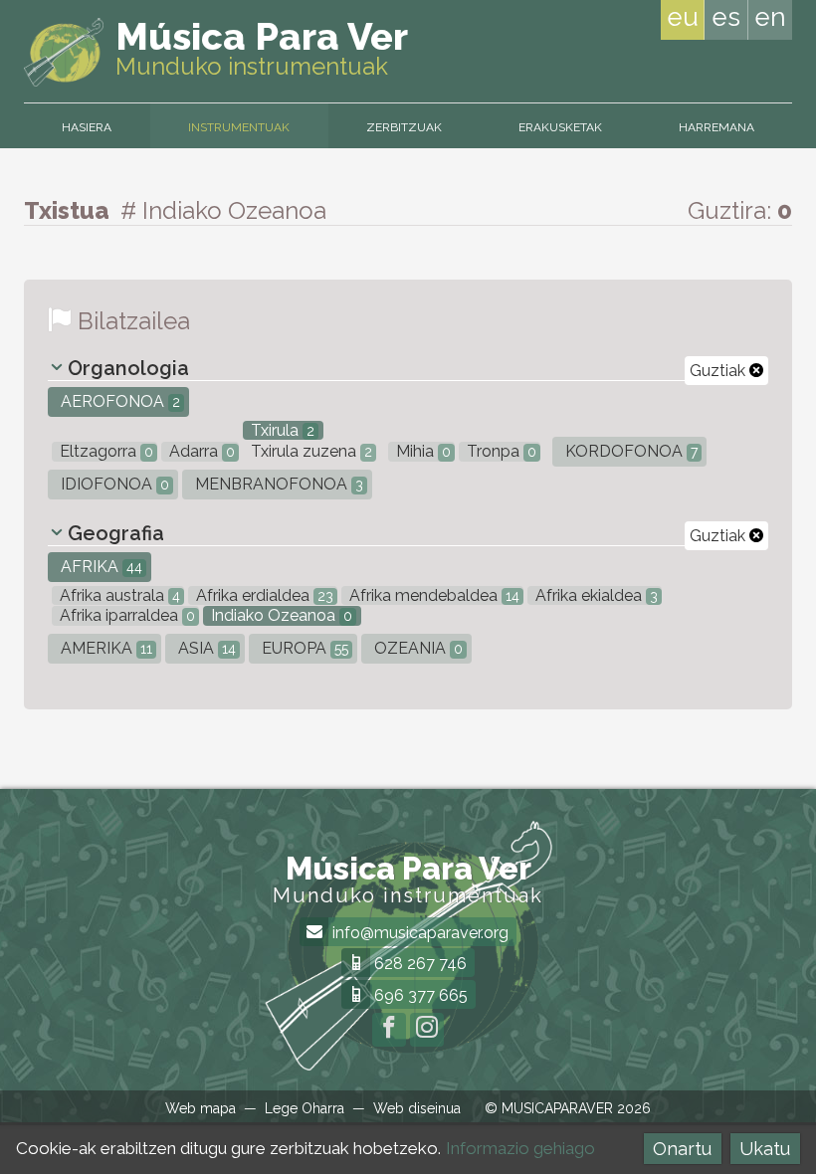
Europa (303, 648)
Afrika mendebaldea (432, 595)
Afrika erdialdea (262, 595)
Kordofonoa (629, 451)
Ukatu (764, 1148)
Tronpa (499, 451)
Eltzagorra (104, 451)
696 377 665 (419, 995)
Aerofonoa (118, 401)
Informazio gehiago (520, 1148)
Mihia (421, 451)
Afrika (99, 566)
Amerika (104, 648)
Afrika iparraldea (125, 615)
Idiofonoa (113, 484)
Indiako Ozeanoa (279, 615)
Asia (205, 648)
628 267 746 (418, 963)
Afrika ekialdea (594, 595)
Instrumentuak (239, 127)
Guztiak (719, 370)
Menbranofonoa (277, 484)
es (726, 17)
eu (683, 17)
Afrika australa (118, 595)
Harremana (716, 127)
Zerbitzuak (404, 127)
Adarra (200, 451)
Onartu (682, 1148)
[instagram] (427, 1030)
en (770, 17)
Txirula (280, 430)
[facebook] (389, 1030)
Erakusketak (560, 127)
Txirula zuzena (309, 451)
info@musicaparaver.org (418, 932)
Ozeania (416, 648)
